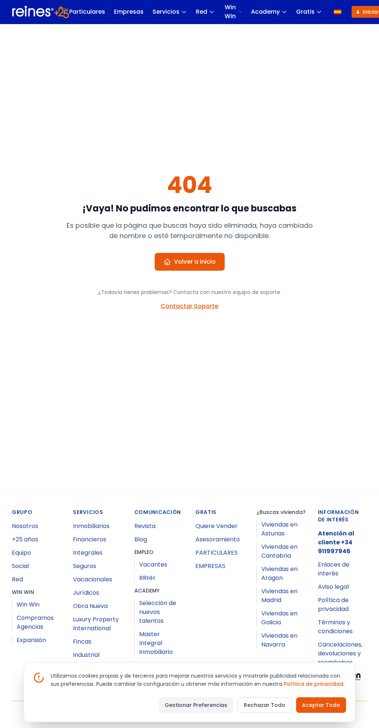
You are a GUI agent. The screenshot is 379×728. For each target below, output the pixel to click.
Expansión (31, 640)
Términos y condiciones (335, 626)
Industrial (86, 655)
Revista (144, 526)
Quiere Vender (216, 526)
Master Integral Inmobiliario (156, 643)
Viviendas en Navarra (279, 640)
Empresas (129, 11)
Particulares (87, 11)
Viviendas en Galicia (279, 618)
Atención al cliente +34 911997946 (336, 542)
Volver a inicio (195, 261)
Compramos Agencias (35, 622)
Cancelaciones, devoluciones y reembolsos (340, 653)
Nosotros (25, 526)
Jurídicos (86, 592)
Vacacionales (92, 579)
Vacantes (153, 564)
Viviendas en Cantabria (279, 551)
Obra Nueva (90, 606)
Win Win (230, 11)
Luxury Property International (96, 623)
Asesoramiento (217, 539)
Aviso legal (333, 586)
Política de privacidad (333, 604)
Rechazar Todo (264, 705)
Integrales (88, 552)
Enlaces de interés (333, 569)
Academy (265, 11)
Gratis (305, 11)
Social (20, 566)
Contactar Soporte (189, 306)
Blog (140, 539)
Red (201, 11)
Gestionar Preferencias (196, 705)
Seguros (84, 566)
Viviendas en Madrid (279, 595)
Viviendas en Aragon (279, 573)
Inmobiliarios (91, 526)
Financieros (89, 539)
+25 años (25, 539)
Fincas (82, 641)
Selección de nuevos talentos (157, 612)
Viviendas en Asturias (279, 529)
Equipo (21, 552)
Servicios (166, 11)
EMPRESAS (210, 566)
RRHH (147, 578)
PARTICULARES (216, 552)
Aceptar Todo (321, 705)
